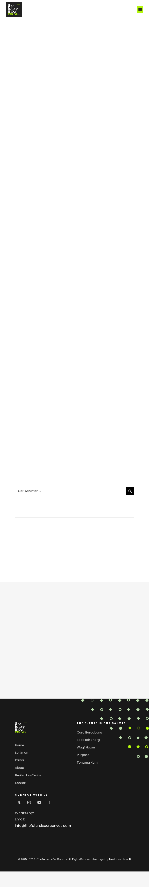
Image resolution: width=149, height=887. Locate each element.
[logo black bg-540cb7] (14, 3)
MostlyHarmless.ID (120, 859)
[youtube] (39, 802)
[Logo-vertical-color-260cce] (21, 723)
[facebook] (49, 802)
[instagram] (29, 802)
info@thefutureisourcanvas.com (43, 825)
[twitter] (19, 802)
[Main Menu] (140, 9)
